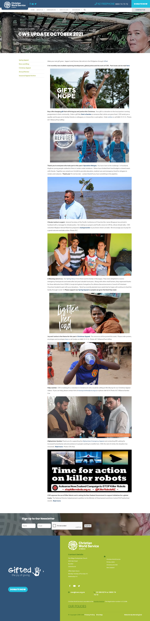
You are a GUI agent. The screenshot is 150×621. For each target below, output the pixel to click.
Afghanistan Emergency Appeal (93, 441)
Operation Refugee (90, 165)
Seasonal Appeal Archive (27, 76)
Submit (88, 526)
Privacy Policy (89, 615)
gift (62, 111)
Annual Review (24, 72)
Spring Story (71, 279)
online (110, 117)
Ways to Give (64, 10)
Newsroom (76, 10)
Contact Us (140, 10)
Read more (57, 501)
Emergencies (51, 10)
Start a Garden (86, 114)
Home (33, 10)
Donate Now (140, 4)
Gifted (106, 61)
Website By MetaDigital (133, 615)
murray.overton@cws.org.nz (87, 390)
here (128, 66)
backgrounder (85, 228)
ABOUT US (40, 10)
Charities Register (99, 601)
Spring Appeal (24, 60)
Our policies (77, 606)
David (90, 174)
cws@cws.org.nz (78, 592)
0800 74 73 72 (121, 4)
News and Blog (24, 64)
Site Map (99, 615)
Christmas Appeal (25, 68)
